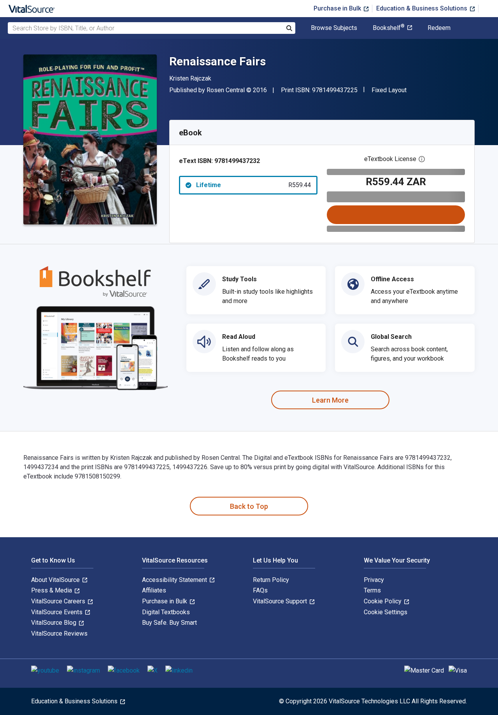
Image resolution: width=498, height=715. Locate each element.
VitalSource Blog (54, 622)
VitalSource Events (57, 612)
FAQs (260, 590)
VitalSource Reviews (59, 633)
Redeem (439, 28)
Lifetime (253, 185)
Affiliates (154, 590)
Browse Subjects (334, 28)
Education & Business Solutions (422, 8)
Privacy (374, 580)
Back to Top (249, 506)
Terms (372, 590)
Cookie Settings (385, 612)
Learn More (330, 400)
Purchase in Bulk (338, 8)
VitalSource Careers (59, 601)
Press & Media (52, 590)
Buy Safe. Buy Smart (169, 622)
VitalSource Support (281, 601)
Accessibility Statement (175, 580)
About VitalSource (56, 580)
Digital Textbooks (166, 612)
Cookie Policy (383, 601)
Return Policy (271, 580)
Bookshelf (389, 28)
